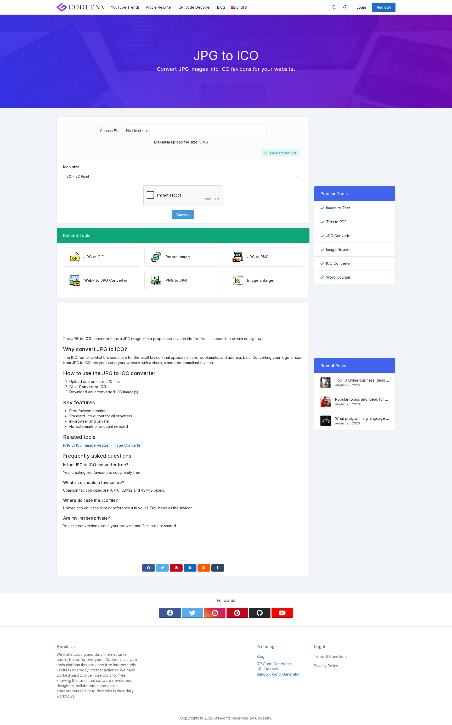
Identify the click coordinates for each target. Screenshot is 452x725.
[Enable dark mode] (345, 7)
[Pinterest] (176, 568)
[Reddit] (203, 568)
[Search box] (334, 7)
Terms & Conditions (330, 656)
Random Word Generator (278, 674)
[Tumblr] (217, 568)
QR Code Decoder (194, 7)
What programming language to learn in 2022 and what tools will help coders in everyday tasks (362, 418)
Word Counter (338, 277)
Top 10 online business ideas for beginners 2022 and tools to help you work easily (362, 380)
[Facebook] (148, 568)
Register (384, 7)
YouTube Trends (125, 7)
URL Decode (268, 669)
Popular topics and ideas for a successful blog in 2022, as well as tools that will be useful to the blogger (362, 399)
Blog (221, 7)
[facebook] (170, 613)
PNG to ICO (72, 445)
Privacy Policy (326, 666)
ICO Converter (338, 263)
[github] (259, 613)
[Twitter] (162, 568)
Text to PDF (336, 222)
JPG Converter (339, 235)
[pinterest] (237, 613)
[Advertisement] (183, 321)
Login (361, 7)
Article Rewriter (159, 7)
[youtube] (282, 613)
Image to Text (338, 208)
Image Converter (127, 445)
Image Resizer (97, 445)
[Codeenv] (82, 7)
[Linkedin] (190, 568)
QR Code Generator (274, 663)
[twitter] (192, 613)
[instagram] (214, 613)
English (242, 7)
